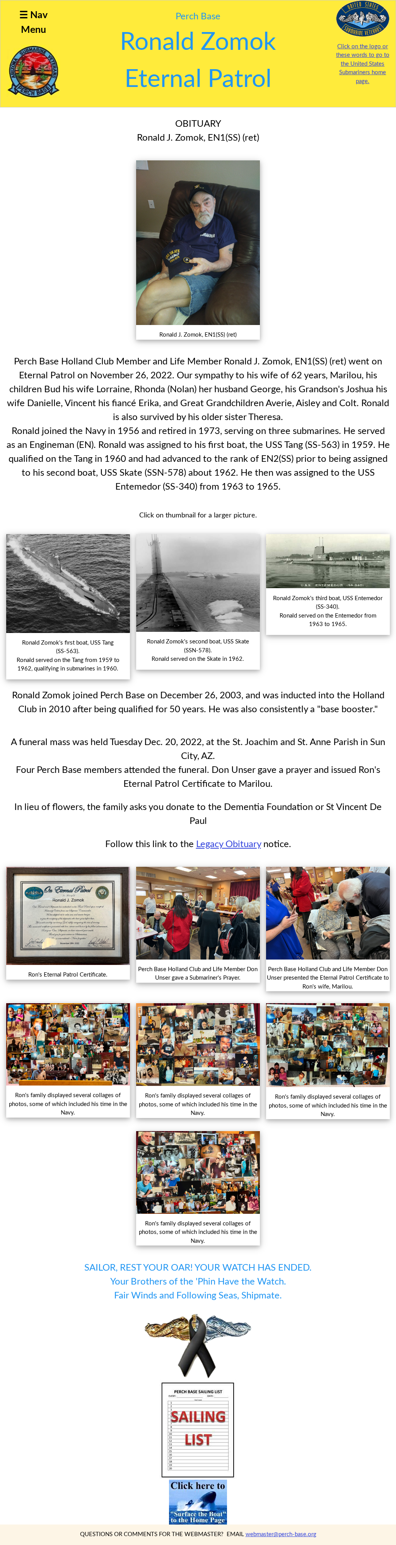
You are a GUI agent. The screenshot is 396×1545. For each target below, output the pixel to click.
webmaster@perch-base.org (281, 1534)
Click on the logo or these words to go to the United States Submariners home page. (362, 64)
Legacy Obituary (228, 844)
